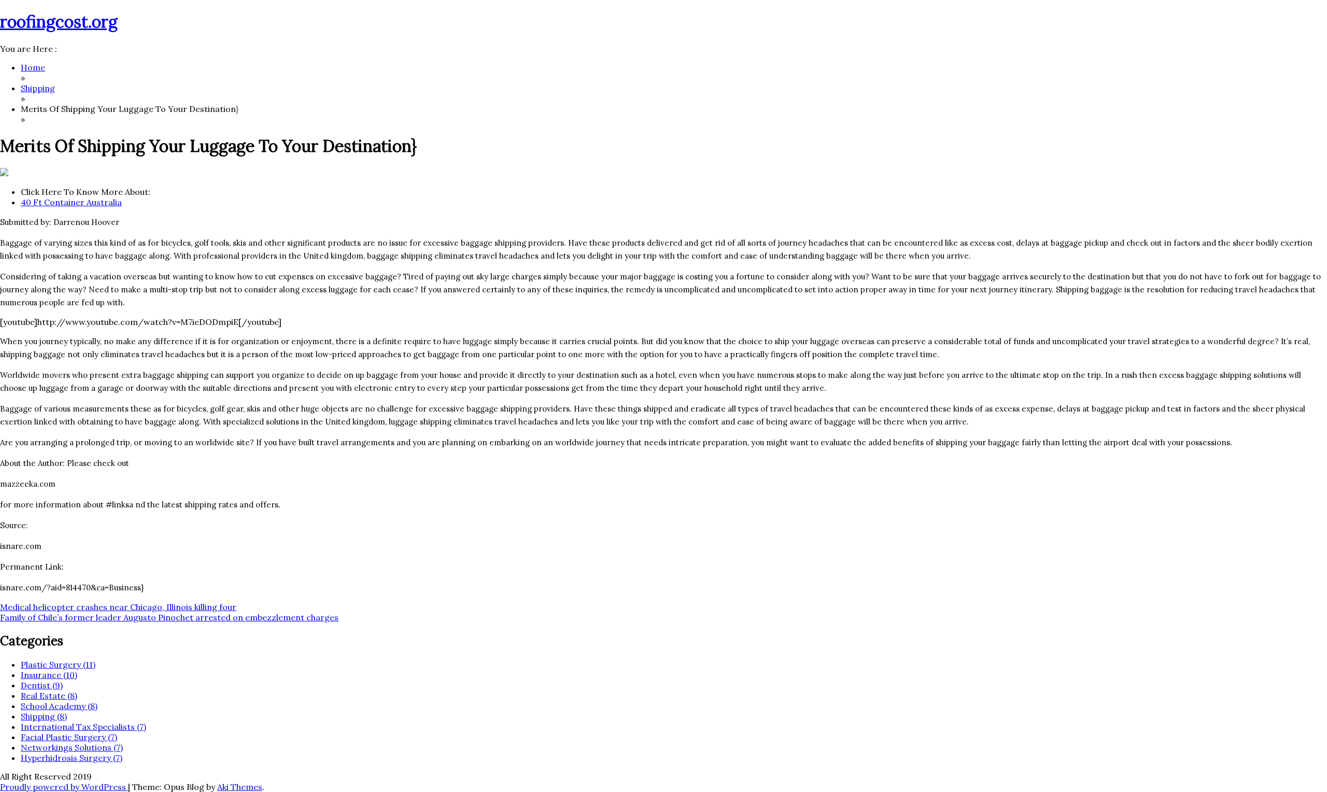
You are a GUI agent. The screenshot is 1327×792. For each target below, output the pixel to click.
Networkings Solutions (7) (72, 747)
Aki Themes (239, 787)
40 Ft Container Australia (71, 202)
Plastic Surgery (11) (58, 664)
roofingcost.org (59, 21)
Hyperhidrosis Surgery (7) (71, 758)
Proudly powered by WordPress (64, 787)
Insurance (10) (49, 675)
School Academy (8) (59, 706)
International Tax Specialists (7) (83, 727)
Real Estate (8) (49, 695)
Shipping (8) (44, 716)
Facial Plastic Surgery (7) (69, 737)
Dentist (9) (42, 685)
